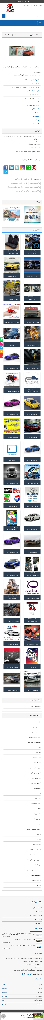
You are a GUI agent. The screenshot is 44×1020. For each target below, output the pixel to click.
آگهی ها (38, 912)
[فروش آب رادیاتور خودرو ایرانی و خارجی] (22, 51)
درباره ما (38, 919)
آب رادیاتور (34, 191)
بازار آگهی (27, 179)
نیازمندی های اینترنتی (31, 187)
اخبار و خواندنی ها (35, 915)
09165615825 (29, 98)
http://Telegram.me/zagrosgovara (28, 152)
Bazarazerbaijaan (14, 187)
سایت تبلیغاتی (33, 183)
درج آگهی (18, 179)
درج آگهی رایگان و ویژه (18, 183)
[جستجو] (3, 16)
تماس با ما (38, 923)
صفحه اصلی (37, 908)
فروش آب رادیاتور (21, 191)
